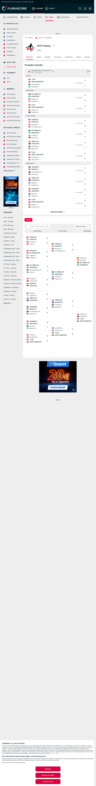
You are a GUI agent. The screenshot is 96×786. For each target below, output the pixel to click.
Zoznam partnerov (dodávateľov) (13, 762)
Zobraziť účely (48, 781)
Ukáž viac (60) (9, 170)
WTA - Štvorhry (45, 38)
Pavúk (78, 57)
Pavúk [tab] (28, 220)
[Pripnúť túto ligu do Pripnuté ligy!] (54, 46)
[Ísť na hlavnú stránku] (16, 9)
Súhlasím (48, 769)
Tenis (30, 38)
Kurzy (38, 57)
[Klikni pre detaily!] (57, 83)
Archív (87, 57)
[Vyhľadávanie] (80, 9)
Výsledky (58, 57)
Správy (47, 57)
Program (68, 57)
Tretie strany (55, 753)
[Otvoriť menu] (90, 9)
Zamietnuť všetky (48, 775)
